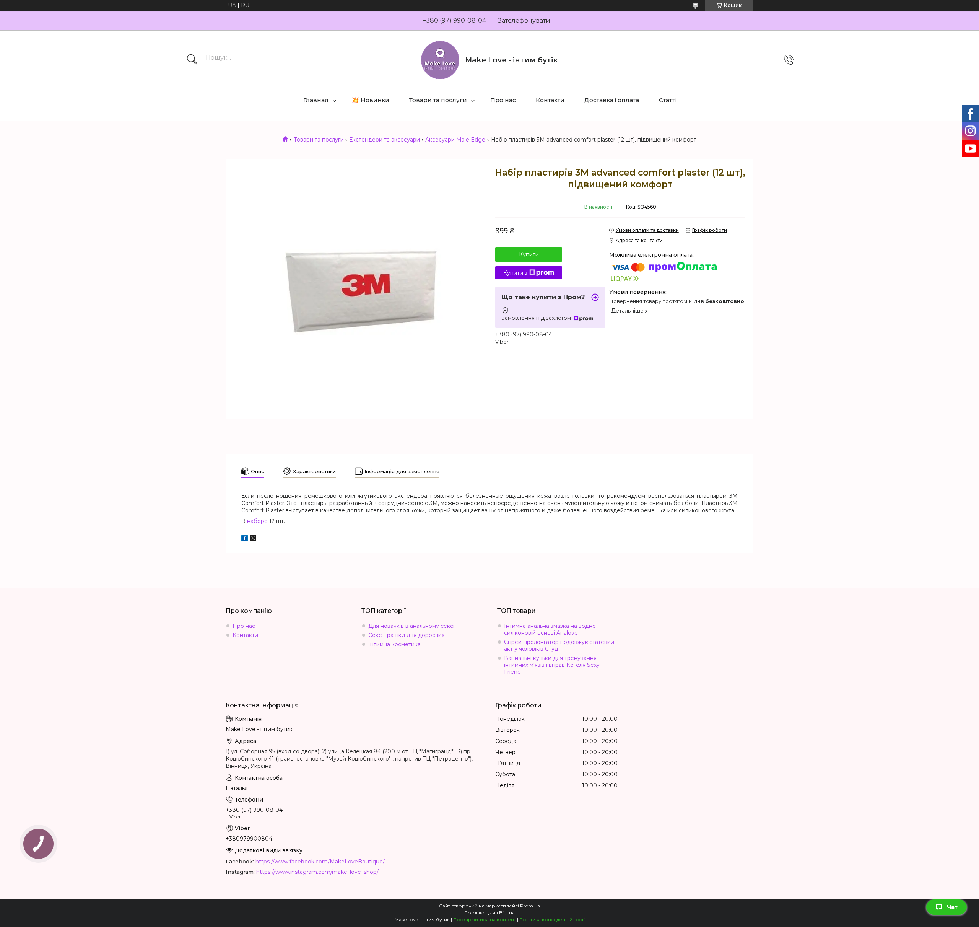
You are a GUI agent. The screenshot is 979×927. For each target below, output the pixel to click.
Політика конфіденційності (552, 919)
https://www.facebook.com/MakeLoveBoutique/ (320, 861)
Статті (667, 100)
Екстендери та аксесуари (384, 139)
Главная (316, 100)
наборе (257, 521)
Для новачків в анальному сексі (411, 625)
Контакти (550, 100)
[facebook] (244, 539)
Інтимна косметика (394, 644)
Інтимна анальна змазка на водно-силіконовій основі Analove (551, 629)
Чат (952, 907)
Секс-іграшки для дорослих (406, 635)
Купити (529, 254)
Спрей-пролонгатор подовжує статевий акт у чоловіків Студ (559, 645)
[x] (253, 539)
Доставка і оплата (611, 100)
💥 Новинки (370, 100)
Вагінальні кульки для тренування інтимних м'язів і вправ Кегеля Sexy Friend (552, 665)
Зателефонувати (524, 20)
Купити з (515, 272)
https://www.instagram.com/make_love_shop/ (317, 871)
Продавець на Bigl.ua (489, 913)
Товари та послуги (438, 100)
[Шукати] (192, 60)
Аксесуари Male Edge (455, 139)
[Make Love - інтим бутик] (440, 60)
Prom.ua (530, 906)
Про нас (503, 100)
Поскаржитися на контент (484, 919)
